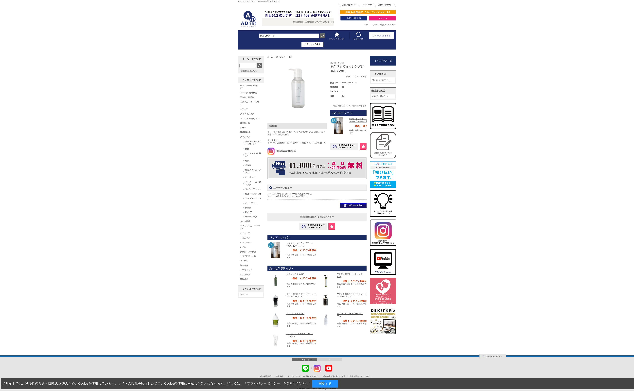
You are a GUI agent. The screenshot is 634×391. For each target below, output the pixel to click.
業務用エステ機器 (248, 252)
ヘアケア (244, 109)
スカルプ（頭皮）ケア (250, 118)
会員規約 (279, 376)
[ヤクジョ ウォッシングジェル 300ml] (297, 89)
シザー (243, 128)
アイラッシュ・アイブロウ (250, 227)
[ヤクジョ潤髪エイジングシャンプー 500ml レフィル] (275, 300)
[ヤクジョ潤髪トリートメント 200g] (326, 281)
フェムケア (245, 238)
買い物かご (380, 73)
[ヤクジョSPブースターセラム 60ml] (326, 320)
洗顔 (247, 149)
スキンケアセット (253, 189)
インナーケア (246, 242)
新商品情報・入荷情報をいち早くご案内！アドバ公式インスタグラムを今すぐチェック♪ (319, 22)
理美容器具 (245, 132)
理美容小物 (245, 123)
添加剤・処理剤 (247, 97)
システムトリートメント (250, 103)
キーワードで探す (251, 59)
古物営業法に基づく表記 (360, 376)
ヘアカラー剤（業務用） (249, 86)
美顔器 (248, 207)
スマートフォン (305, 359)
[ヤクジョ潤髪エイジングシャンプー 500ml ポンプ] (326, 300)
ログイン (293, 196)
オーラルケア (251, 217)
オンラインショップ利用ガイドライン (303, 376)
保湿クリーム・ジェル (253, 171)
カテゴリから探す (251, 80)
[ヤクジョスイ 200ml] (275, 281)
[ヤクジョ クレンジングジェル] (275, 340)
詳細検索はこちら (249, 71)
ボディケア (245, 233)
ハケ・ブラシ (251, 203)
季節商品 (244, 279)
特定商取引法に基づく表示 (334, 376)
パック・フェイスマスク (253, 183)
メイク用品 (245, 221)
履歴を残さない (381, 96)
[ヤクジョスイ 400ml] (275, 320)
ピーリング (250, 177)
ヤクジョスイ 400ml (295, 313)
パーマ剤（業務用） (249, 93)
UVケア (248, 212)
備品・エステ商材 (253, 194)
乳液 (247, 161)
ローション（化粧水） (253, 154)
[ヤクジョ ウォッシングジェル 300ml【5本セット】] (338, 125)
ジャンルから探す (251, 289)
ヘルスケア (245, 274)
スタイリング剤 (247, 114)
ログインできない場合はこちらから (380, 24)
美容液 (248, 165)
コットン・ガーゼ (253, 198)
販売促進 (244, 265)
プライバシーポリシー (263, 383)
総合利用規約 (265, 376)
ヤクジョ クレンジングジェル (299, 333)
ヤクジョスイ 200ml (295, 274)
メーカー (244, 294)
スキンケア (245, 137)
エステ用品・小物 (248, 256)
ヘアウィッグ (246, 270)
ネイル (243, 247)
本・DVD (244, 261)
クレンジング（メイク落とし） (253, 142)
